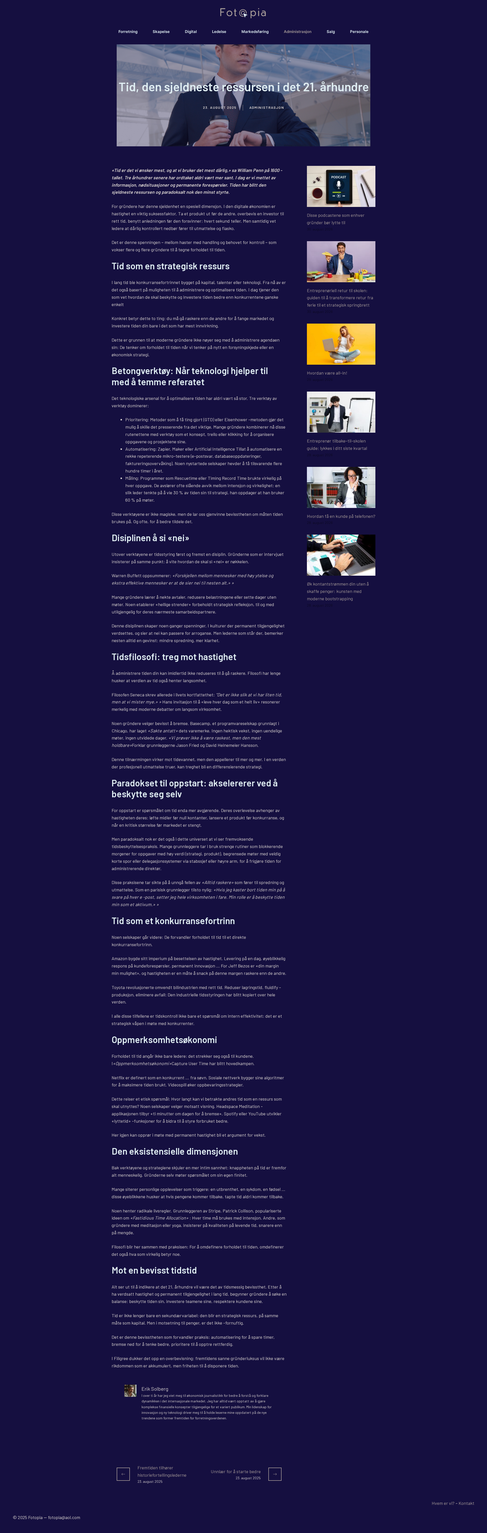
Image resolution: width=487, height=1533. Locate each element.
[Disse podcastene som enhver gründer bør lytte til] (341, 203)
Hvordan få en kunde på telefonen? (341, 516)
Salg (331, 31)
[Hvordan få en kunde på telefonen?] (341, 504)
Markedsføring (255, 31)
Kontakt (466, 1503)
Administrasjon (297, 31)
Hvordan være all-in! (327, 373)
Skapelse (161, 31)
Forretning (127, 31)
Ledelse (219, 31)
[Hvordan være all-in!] (341, 361)
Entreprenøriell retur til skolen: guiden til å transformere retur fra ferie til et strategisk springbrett (340, 298)
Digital (191, 31)
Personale (359, 31)
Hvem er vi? (443, 1503)
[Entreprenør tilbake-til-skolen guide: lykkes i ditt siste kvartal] (341, 429)
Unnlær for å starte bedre (236, 1471)
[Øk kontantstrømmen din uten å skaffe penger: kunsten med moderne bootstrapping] (341, 572)
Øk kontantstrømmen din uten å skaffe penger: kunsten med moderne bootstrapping (338, 591)
